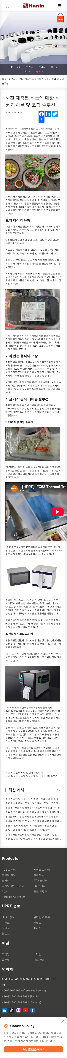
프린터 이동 (9, 875)
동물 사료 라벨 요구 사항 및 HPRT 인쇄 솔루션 (34, 775)
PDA (4, 891)
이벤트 (29, 66)
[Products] (7, 5)
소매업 (37, 954)
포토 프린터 (40, 891)
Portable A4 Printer (13, 896)
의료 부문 (39, 959)
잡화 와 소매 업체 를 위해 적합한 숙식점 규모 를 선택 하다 (34, 798)
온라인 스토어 (42, 917)
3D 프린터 (40, 885)
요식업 (6, 954)
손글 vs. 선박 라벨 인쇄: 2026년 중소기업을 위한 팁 (31, 825)
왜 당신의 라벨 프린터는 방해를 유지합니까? (27, 830)
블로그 (39, 71)
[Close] (62, 1021)
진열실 (42, 66)
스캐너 (6, 880)
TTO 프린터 (40, 880)
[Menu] (59, 5)
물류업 (6, 959)
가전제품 (39, 875)
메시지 (27, 71)
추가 (59, 789)
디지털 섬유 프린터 (13, 885)
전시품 (54, 66)
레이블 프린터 (42, 869)
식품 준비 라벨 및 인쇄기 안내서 (27, 772)
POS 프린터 (9, 869)
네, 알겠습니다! (33, 1049)
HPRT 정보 (15, 66)
